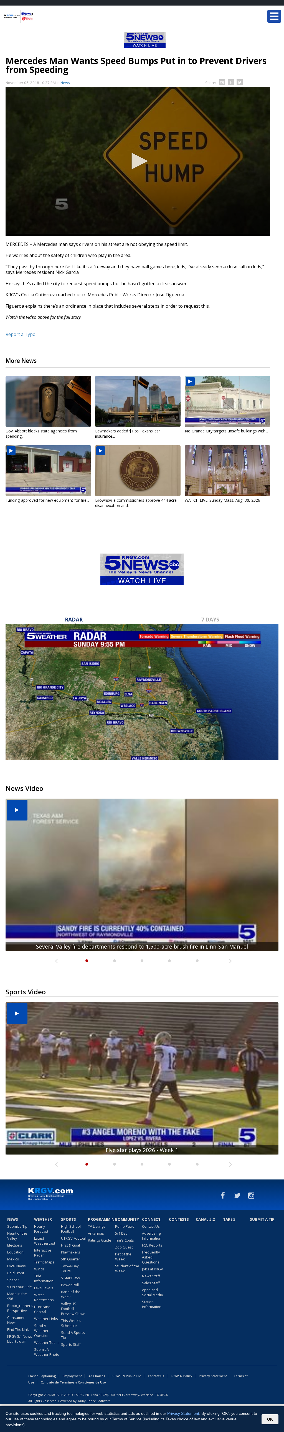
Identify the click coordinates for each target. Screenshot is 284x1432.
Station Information (151, 1304)
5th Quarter (70, 1259)
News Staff (151, 1275)
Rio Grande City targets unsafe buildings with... (226, 431)
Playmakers (70, 1252)
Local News (16, 1265)
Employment (72, 1376)
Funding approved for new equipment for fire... (47, 500)
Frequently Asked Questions (151, 1257)
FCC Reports (152, 1245)
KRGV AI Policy (181, 1376)
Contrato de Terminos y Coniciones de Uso (73, 1382)
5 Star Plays (70, 1277)
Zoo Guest (124, 1247)
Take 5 (229, 1219)
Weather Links (46, 1318)
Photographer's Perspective (20, 1308)
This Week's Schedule (71, 1323)
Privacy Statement (213, 1376)
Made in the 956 (17, 1296)
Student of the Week (127, 1268)
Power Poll (70, 1284)
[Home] (37, 17)
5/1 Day (121, 1233)
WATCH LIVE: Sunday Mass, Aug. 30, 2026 (222, 500)
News (65, 82)
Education (15, 1252)
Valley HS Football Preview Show (73, 1308)
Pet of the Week (123, 1257)
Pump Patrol (125, 1226)
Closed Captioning (42, 1376)
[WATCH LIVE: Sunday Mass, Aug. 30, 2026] (227, 470)
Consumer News (16, 1320)
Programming (100, 1219)
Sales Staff (151, 1282)
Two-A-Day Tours (69, 1268)
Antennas (96, 1233)
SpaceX (13, 1279)
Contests (179, 1219)
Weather (43, 1219)
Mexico (13, 1259)
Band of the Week (70, 1294)
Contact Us (151, 1226)
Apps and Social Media (152, 1292)
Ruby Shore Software (94, 1401)
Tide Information (44, 1278)
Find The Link (18, 1329)
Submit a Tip (17, 1226)
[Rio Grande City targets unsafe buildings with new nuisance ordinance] (227, 401)
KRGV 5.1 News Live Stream (19, 1339)
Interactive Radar (42, 1253)
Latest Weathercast (44, 1241)
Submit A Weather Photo (46, 1352)
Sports (68, 1219)
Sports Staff (71, 1344)
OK (270, 1419)
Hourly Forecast (41, 1229)
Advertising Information (151, 1236)
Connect (151, 1219)
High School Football (71, 1229)
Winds (39, 1269)
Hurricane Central (42, 1309)
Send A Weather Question (42, 1330)
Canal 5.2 (205, 1219)
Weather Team (46, 1342)
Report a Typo (21, 334)
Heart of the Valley (17, 1236)
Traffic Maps (44, 1262)
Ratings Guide (99, 1240)
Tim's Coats (124, 1240)
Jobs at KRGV (152, 1269)
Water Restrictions (44, 1297)
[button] (138, 161)
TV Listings (96, 1226)
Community (127, 1219)
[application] (138, 161)
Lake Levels (43, 1287)
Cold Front (15, 1272)
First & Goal (70, 1245)
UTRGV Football (74, 1238)
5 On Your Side (19, 1286)
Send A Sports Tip (73, 1335)
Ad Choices (96, 1376)
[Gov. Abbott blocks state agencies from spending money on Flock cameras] (48, 401)
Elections (14, 1245)
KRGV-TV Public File (126, 1376)
